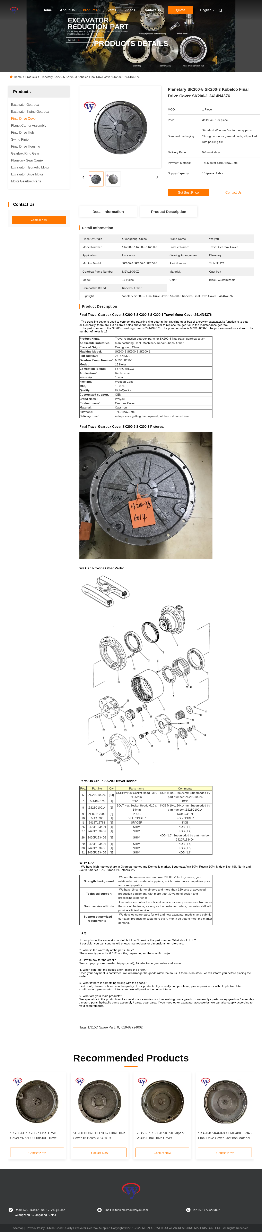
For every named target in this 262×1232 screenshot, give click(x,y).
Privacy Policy (36, 1228)
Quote (180, 10)
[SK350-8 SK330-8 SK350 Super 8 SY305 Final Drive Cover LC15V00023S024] (162, 1101)
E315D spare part (101, 1027)
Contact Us (152, 10)
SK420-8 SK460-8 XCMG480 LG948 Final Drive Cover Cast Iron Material (225, 1135)
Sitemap (18, 1228)
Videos (129, 10)
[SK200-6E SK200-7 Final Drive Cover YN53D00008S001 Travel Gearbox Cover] (37, 1101)
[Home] (14, 10)
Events (110, 10)
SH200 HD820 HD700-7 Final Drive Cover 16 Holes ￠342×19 (99, 1135)
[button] (15, 1111)
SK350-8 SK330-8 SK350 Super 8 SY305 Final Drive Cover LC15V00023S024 (160, 1136)
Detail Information (108, 212)
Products (90, 10)
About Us (67, 10)
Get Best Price (188, 192)
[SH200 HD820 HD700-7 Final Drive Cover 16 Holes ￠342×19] (99, 1101)
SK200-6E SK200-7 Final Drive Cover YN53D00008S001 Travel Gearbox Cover (34, 1136)
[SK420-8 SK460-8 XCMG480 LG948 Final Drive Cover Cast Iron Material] (225, 1101)
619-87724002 (132, 1027)
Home (47, 10)
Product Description (168, 212)
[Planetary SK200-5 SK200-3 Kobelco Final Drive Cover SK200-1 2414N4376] (120, 127)
